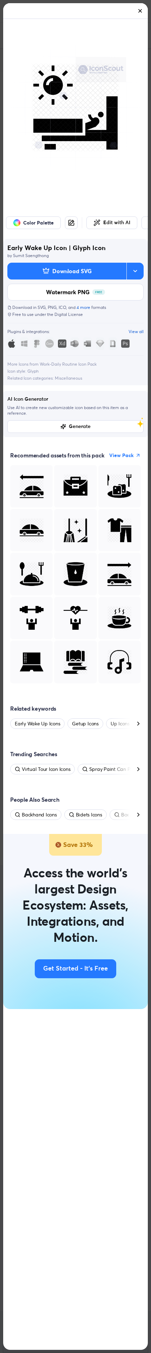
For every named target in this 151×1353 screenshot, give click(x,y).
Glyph (33, 371)
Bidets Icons (89, 815)
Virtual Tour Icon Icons (46, 769)
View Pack (121, 455)
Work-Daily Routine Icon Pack (68, 364)
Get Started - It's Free (75, 969)
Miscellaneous (68, 378)
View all (136, 331)
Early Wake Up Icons (37, 723)
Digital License (68, 314)
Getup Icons (85, 723)
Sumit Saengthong (31, 255)
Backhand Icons (39, 815)
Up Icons (120, 723)
